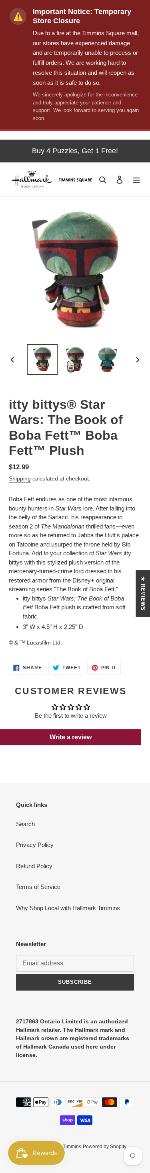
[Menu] (136, 179)
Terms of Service (38, 886)
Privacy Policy (35, 844)
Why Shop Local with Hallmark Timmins (68, 908)
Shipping (20, 478)
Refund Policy (34, 866)
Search (25, 824)
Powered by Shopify (104, 1146)
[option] (42, 359)
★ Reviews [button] (143, 593)
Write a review (71, 737)
